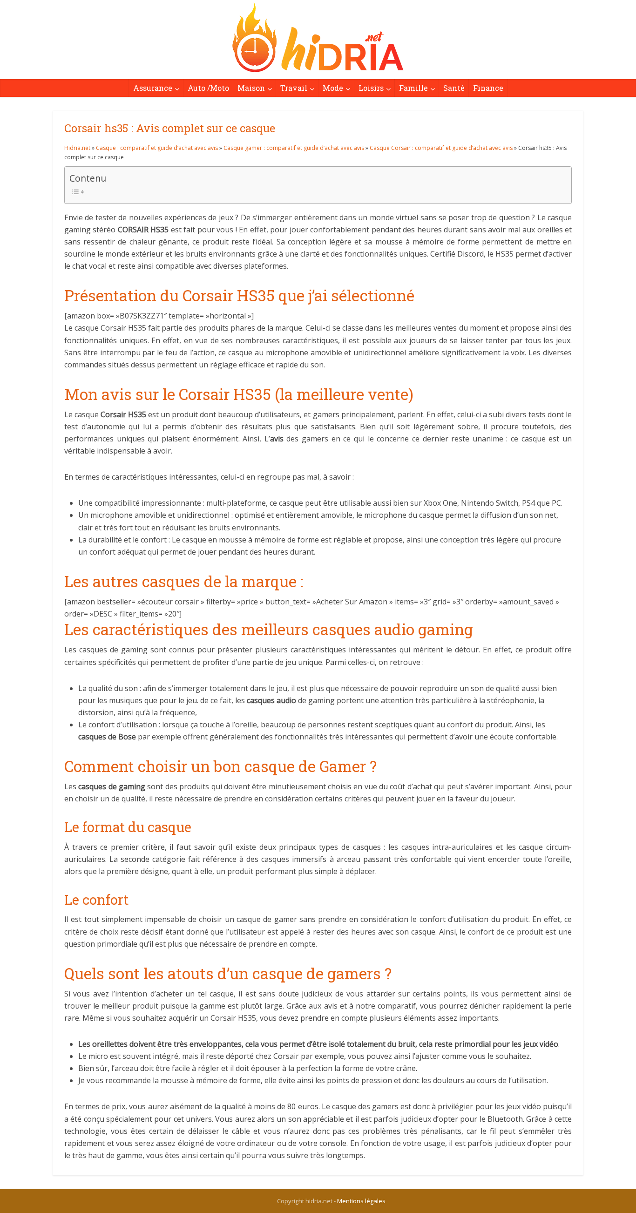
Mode (333, 88)
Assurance (152, 88)
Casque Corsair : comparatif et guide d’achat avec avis (441, 148)
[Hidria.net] (318, 37)
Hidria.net (77, 148)
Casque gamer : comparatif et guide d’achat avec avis (293, 148)
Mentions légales (361, 1201)
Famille (413, 88)
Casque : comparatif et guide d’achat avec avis (157, 148)
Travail (293, 88)
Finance (488, 88)
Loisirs (371, 88)
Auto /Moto (208, 88)
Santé (454, 88)
